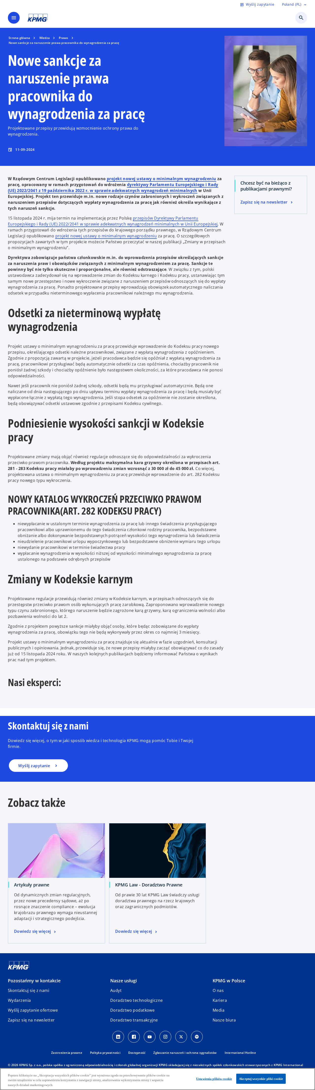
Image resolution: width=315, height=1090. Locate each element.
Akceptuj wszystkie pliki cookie (261, 1078)
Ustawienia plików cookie (214, 1078)
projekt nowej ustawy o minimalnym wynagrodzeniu (161, 178)
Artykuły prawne (31, 885)
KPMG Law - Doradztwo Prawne (148, 885)
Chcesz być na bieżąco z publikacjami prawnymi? (266, 186)
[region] (157, 1079)
